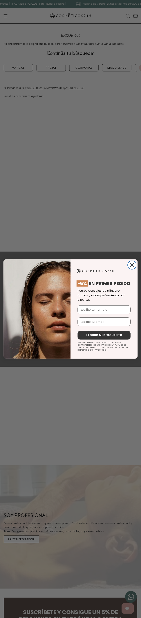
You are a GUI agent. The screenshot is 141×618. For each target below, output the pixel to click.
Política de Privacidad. (93, 350)
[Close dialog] (132, 265)
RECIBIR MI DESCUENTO (104, 335)
